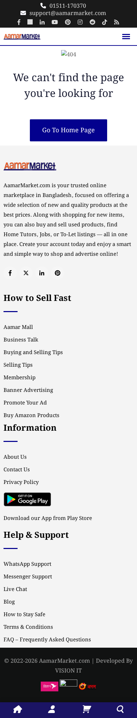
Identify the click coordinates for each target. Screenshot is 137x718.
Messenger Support (28, 577)
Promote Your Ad (25, 403)
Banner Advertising (28, 390)
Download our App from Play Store (48, 518)
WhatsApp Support (27, 564)
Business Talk (21, 340)
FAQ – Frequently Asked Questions (47, 640)
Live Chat (15, 589)
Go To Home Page (68, 130)
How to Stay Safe (24, 615)
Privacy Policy (21, 482)
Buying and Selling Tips (33, 353)
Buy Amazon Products (31, 415)
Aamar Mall (18, 327)
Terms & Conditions (28, 627)
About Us (15, 457)
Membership (19, 378)
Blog (9, 602)
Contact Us (17, 470)
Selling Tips (18, 365)
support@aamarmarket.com (68, 13)
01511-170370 (68, 6)
